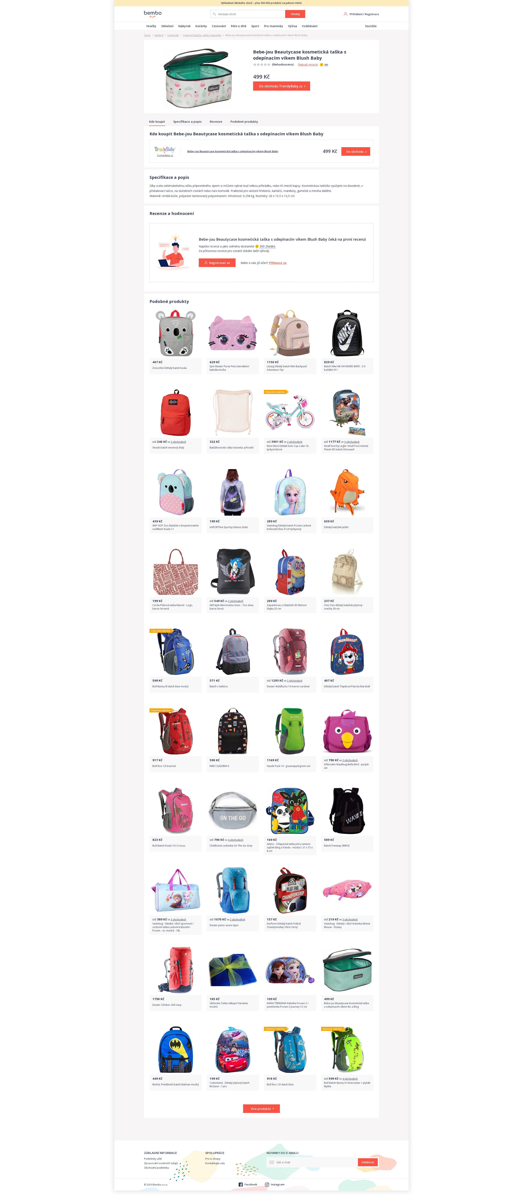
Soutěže (371, 26)
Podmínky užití (153, 1159)
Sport (255, 26)
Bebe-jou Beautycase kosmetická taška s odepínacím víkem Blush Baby (232, 151)
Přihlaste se (278, 263)
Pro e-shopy (212, 1159)
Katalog (158, 35)
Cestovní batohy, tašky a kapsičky (202, 35)
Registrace (372, 14)
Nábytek (184, 26)
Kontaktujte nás (215, 1163)
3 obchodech (352, 442)
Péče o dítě (238, 26)
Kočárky (201, 26)
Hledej (295, 14)
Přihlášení (356, 14)
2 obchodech (178, 442)
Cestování (219, 26)
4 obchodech (235, 840)
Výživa (292, 26)
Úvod (147, 35)
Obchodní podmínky (156, 1167)
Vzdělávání (309, 26)
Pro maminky (273, 26)
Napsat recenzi (308, 64)
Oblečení (167, 26)
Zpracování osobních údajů (161, 1163)
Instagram (277, 1184)
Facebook (251, 1184)
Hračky (151, 26)
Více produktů (261, 1109)
